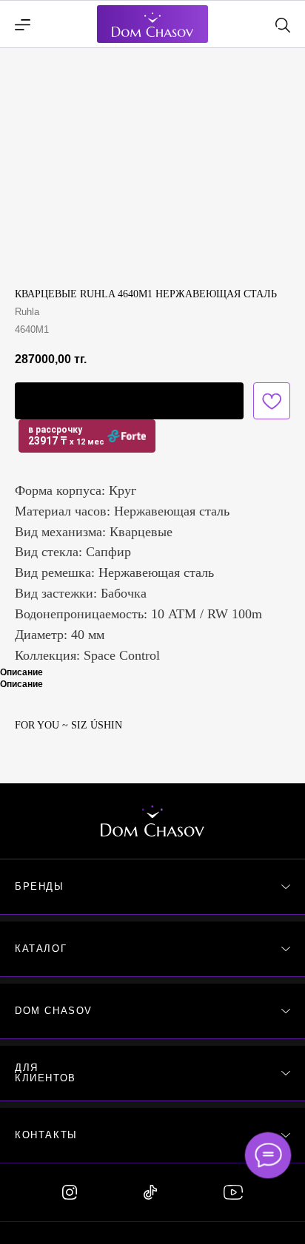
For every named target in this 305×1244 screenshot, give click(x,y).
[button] (129, 400)
